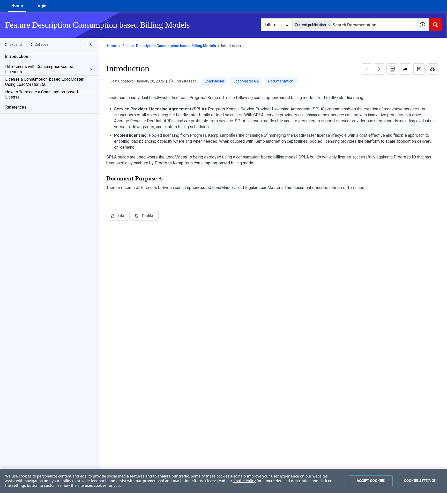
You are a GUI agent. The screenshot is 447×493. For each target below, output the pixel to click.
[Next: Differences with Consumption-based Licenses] (379, 69)
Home (17, 5)
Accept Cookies (371, 480)
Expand (16, 44)
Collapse (42, 44)
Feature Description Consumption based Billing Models (169, 46)
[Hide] (90, 44)
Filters (270, 24)
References (15, 107)
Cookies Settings (420, 480)
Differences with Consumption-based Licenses (39, 69)
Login (40, 5)
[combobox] (354, 24)
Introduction (16, 56)
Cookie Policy (244, 480)
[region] (223, 481)
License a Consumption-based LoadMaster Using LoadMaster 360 (44, 82)
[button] (329, 25)
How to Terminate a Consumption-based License (41, 94)
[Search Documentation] (435, 24)
